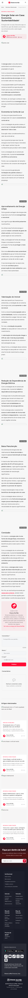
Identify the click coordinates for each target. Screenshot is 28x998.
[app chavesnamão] (9, 951)
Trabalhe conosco (9, 884)
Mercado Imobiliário (8, 722)
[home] (14, 980)
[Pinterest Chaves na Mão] (6, 960)
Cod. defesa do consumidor (11, 886)
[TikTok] (14, 956)
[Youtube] (10, 956)
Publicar (14, 664)
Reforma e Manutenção (11, 7)
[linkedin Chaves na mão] (22, 956)
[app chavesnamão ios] (19, 951)
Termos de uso (10, 987)
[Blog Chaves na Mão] (14, 2)
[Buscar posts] (25, 2)
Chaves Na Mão (14, 613)
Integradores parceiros (10, 881)
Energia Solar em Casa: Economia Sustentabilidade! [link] (22, 7)
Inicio (2, 7)
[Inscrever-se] (24, 860)
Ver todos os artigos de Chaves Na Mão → (14, 627)
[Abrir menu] (2, 2)
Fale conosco (8, 879)
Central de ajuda (7, 937)
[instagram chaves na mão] (18, 956)
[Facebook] (6, 956)
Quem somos (8, 876)
